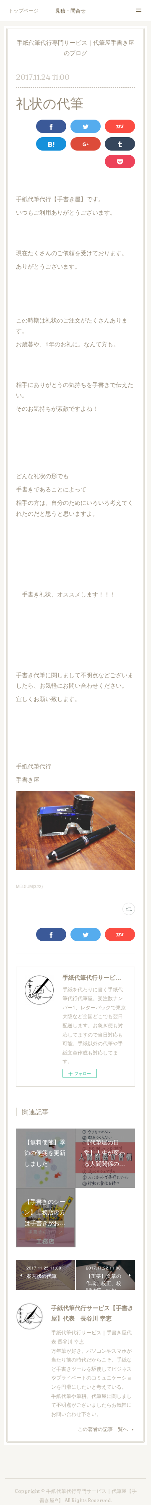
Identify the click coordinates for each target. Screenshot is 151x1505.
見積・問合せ (70, 10)
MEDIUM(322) (29, 886)
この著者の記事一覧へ (103, 1428)
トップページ (23, 10)
